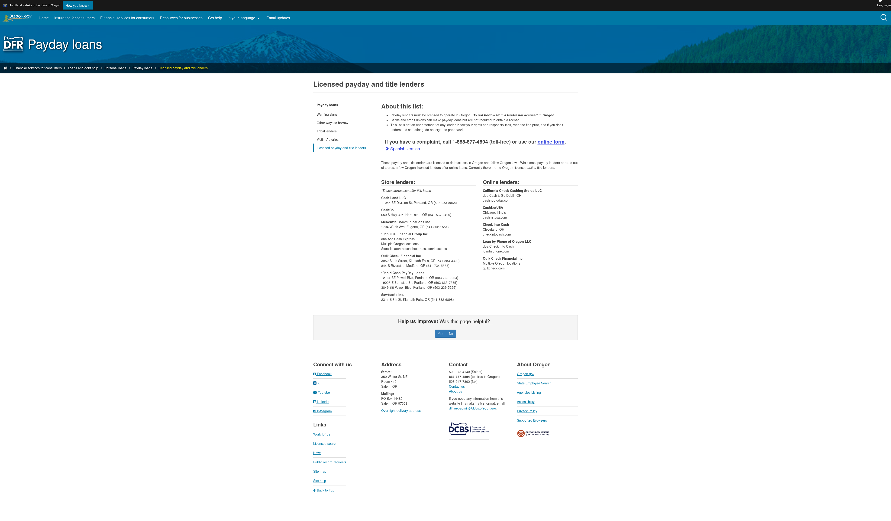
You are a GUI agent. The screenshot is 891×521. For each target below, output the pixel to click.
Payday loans (142, 68)
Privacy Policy (527, 411)
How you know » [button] (78, 5)
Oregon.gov (525, 373)
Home (44, 17)
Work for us (321, 434)
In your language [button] (244, 18)
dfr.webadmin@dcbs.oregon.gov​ (472, 408)
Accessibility (526, 401)
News (317, 452)
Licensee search (325, 443)
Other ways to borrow (332, 122)
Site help (319, 480)
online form (551, 141)
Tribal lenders (327, 131)
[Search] (884, 18)
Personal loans (115, 68)
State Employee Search (534, 383)
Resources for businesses (181, 17)
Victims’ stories (328, 139)
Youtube (323, 392)
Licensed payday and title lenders (341, 147)
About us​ (455, 391)
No (451, 333)
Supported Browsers (532, 420)
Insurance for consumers (74, 17)
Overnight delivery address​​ (401, 410)
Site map (319, 471)
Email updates (279, 19)
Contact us (457, 386)
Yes (440, 333)
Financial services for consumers (127, 17)
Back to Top (325, 490)
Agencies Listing (529, 392)
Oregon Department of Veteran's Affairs (533, 433)
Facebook (324, 373)
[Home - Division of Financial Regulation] (5, 68)
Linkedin (322, 401)
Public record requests (329, 462)
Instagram (324, 411)
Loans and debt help (83, 68)
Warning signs (327, 114)
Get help (215, 17)
